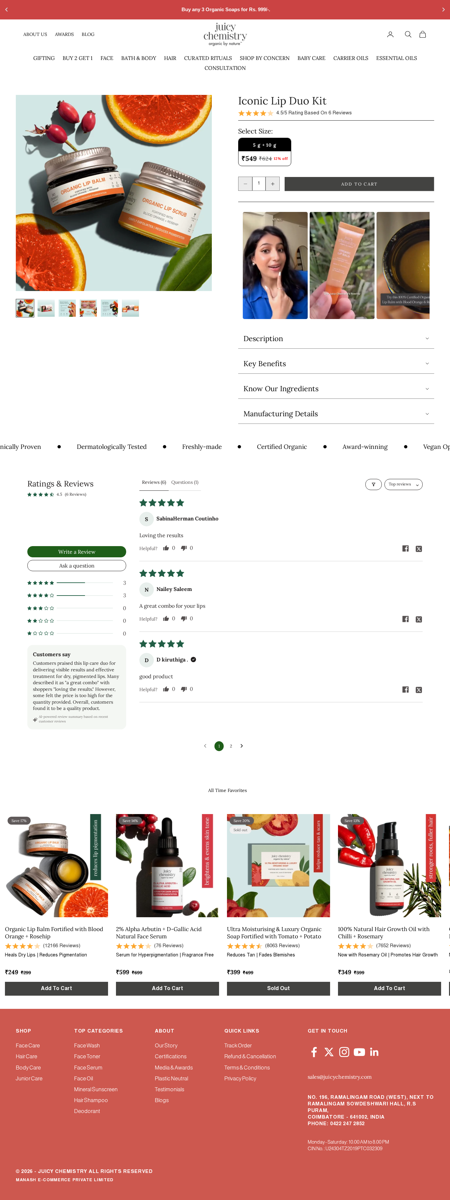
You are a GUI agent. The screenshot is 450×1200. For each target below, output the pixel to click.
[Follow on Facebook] (314, 1051)
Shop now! (280, 9)
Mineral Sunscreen (96, 1089)
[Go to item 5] (109, 308)
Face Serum (88, 1068)
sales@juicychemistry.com (340, 1076)
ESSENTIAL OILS (396, 58)
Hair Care (26, 1056)
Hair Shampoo (91, 1100)
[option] (275, 265)
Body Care (28, 1068)
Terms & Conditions (247, 1068)
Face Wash (87, 1045)
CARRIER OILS (350, 58)
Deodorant (87, 1111)
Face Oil (83, 1078)
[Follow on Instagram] (344, 1051)
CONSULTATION (225, 68)
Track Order (238, 1045)
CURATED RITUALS (208, 58)
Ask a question (77, 565)
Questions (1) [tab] (184, 482)
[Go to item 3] (67, 308)
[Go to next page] (243, 746)
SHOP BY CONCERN (265, 58)
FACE (106, 58)
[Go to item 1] (25, 308)
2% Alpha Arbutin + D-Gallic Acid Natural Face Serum (159, 932)
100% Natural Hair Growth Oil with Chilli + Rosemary (384, 932)
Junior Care (29, 1078)
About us (35, 34)
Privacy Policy (240, 1078)
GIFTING (44, 58)
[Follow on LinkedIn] (374, 1051)
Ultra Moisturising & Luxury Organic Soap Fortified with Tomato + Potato (274, 932)
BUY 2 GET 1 (78, 58)
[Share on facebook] (405, 548)
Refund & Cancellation (250, 1056)
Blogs (162, 1100)
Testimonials (169, 1089)
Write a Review (77, 551)
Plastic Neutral (171, 1078)
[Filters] (373, 484)
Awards (64, 34)
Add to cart (359, 184)
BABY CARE (311, 58)
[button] (76, 582)
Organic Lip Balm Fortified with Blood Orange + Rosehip (54, 932)
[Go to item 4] (88, 308)
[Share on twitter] (419, 548)
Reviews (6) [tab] (154, 482)
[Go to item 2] (46, 308)
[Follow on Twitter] (329, 1051)
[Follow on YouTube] (359, 1051)
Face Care (28, 1045)
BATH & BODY (138, 58)
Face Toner (87, 1056)
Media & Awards (174, 1068)
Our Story (166, 1045)
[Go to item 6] (130, 308)
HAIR (170, 58)
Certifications (170, 1056)
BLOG (88, 34)
